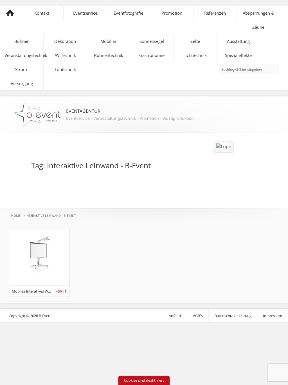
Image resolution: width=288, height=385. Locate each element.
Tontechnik (65, 69)
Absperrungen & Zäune (258, 20)
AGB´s (198, 315)
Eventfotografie (128, 13)
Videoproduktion (178, 118)
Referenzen (215, 13)
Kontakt (41, 13)
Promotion (171, 13)
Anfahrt (175, 315)
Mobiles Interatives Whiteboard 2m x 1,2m (33, 291)
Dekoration (65, 41)
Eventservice (85, 13)
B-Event (10, 13)
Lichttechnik (195, 55)
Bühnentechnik (108, 55)
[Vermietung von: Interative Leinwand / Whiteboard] (39, 283)
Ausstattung (238, 41)
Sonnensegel (152, 41)
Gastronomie (152, 55)
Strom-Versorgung (22, 76)
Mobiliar (108, 41)
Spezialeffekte (238, 55)
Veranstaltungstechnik (23, 55)
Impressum (272, 315)
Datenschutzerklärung (232, 315)
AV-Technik (65, 55)
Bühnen (22, 41)
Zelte (195, 41)
